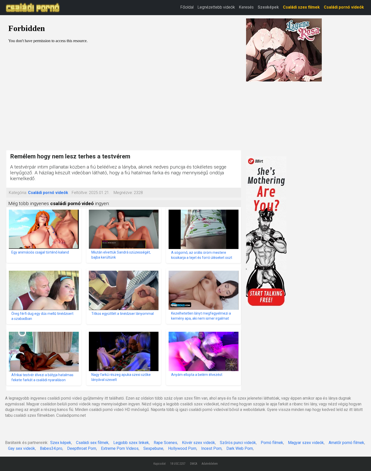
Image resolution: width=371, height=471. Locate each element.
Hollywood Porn (182, 448)
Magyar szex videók (306, 442)
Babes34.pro (51, 448)
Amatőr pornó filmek (346, 442)
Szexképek (268, 7)
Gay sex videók (21, 448)
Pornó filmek (272, 442)
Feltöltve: (80, 192)
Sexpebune (153, 448)
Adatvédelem (210, 463)
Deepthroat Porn (81, 448)
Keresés (246, 7)
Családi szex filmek (301, 7)
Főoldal (187, 7)
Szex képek (60, 442)
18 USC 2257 (178, 463)
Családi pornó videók (344, 7)
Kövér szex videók (198, 442)
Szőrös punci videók (238, 442)
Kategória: (18, 192)
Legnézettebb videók (216, 7)
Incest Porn (211, 448)
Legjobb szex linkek (131, 442)
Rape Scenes (165, 442)
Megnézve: (123, 192)
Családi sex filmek (92, 442)
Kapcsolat (159, 463)
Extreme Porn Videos (120, 448)
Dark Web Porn (239, 448)
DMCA (193, 463)
